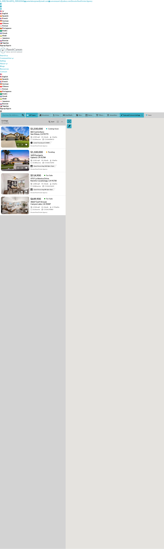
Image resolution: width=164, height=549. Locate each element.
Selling (3, 61)
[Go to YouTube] (1, 9)
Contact (3, 71)
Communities (5, 58)
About (2, 63)
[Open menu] (1, 111)
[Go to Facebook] (1, 4)
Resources (4, 69)
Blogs (2, 66)
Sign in (8, 45)
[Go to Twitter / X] (1, 6)
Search (3, 55)
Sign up (3, 45)
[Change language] (2, 11)
